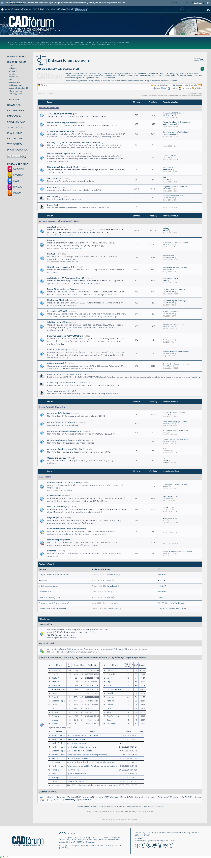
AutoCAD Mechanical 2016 (173, 196)
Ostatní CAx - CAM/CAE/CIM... (61, 422)
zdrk (165, 433)
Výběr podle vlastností (49, 586)
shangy (50, 797)
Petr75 (55, 674)
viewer (165, 338)
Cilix (108, 592)
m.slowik (100, 797)
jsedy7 (127, 797)
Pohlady (166, 229)
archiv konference (16, 85)
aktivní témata (14, 82)
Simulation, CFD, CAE (57, 311)
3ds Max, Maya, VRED (57, 322)
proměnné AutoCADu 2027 (104, 44)
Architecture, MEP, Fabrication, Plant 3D (65, 278)
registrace (13, 68)
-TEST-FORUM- (54, 178)
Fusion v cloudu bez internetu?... (175, 290)
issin (109, 685)
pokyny (11, 65)
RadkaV (55, 678)
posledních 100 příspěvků (18, 88)
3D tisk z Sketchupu (170, 168)
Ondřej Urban (168, 340)
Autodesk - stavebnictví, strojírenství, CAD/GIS (59, 221)
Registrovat (186, 88)
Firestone (166, 498)
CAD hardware (54, 495)
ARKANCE (139, 833)
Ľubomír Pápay (59, 701)
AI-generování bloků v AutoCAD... (175, 187)
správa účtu (13, 77)
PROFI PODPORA (16, 149)
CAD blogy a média (16, 94)
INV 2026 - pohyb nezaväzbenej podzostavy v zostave (92, 785)
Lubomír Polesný (115, 689)
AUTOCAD (18, 168)
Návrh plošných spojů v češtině (81, 747)
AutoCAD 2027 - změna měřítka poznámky (87, 754)
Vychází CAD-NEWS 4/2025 (174, 113)
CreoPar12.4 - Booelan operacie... (176, 364)
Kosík (165, 281)
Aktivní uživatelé (46, 643)
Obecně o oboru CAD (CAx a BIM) (63, 482)
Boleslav (55, 712)
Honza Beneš (112, 586)
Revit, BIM (51, 254)
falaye (62, 797)
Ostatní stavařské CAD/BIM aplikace (64, 431)
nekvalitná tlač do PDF (77, 758)
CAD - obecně (45, 477)
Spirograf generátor (40, 44)
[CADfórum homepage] (31, 23)
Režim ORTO (73, 770)
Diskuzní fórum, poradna (68, 60)
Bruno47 (166, 157)
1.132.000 (45, 42)
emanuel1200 (58, 689)
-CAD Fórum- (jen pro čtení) (60, 114)
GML (165, 459)
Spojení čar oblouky (76, 774)
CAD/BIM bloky (15, 110)
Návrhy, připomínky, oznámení (61, 122)
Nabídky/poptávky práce (58, 539)
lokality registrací (15, 91)
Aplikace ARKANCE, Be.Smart (61, 131)
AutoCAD (51, 227)
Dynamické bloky (66, 235)
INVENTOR (18, 174)
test (164, 178)
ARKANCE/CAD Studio (49, 108)
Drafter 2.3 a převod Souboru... (175, 413)
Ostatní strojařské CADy (58, 413)
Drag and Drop (169, 507)
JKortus (55, 724)
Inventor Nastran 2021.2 (172, 312)
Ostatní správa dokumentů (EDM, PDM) (65, 449)
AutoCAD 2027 (82, 42)
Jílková (165, 460)
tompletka (140, 797)
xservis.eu (87, 800)
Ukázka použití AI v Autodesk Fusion (83, 735)
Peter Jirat (111, 674)
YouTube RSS (168, 189)
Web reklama (82, 845)
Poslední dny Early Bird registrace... (176, 122)
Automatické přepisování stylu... (175, 301)
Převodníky (72, 44)
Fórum (44, 85)
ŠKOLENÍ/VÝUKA (16, 121)
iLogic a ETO (80, 248)
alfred (109, 712)
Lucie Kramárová (170, 124)
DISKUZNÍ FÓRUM (16, 62)
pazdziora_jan (71, 800)
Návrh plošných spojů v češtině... (175, 422)
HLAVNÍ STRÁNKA (16, 56)
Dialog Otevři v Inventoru (78, 739)
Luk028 (166, 415)
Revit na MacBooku (170, 496)
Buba (109, 720)
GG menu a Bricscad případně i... (176, 431)
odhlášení (12, 74)
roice (152, 797)
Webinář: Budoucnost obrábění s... (176, 352)
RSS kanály (52, 187)
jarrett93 (74, 637)
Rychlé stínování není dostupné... (175, 268)
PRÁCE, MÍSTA (14, 133)
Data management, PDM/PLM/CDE (64, 336)
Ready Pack (52, 205)
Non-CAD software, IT (57, 506)
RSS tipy (196, 59)
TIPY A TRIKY (14, 99)
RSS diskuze (195, 61)
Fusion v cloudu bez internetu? (53, 609)
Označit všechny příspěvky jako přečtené (93, 806)
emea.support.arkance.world (165, 81)
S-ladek (164, 797)
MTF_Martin (167, 366)
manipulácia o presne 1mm (173, 324)
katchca (197, 797)
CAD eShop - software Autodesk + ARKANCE (68, 382)
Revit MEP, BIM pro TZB (69, 262)
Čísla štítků (72, 777)
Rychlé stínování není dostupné (54, 603)
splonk (165, 231)
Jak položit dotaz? (195, 94)
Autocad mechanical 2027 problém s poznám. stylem (92, 766)
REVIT (15, 180)
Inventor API (45, 591)
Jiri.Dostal (166, 451)
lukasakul (114, 797)
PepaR (166, 486)
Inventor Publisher (67, 248)
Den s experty (53, 196)
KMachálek (167, 270)
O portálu (90, 842)
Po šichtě (51, 551)
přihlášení (13, 71)
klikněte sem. (81, 9)
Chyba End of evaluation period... (176, 242)
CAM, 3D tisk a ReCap (57, 349)
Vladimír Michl (168, 115)
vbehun (110, 701)
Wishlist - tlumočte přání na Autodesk (65, 153)
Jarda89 (74, 797)
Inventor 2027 (97, 42)
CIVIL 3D (17, 186)
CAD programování (56, 363)
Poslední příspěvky (47, 564)
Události (174, 88)
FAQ (158, 88)
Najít (165, 88)
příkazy (88, 44)
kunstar (55, 800)
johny (109, 670)
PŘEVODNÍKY (14, 116)
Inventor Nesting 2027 (49, 597)
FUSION (16, 192)
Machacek (111, 724)
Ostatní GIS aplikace (56, 458)
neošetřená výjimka (170, 279)
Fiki (186, 797)
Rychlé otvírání (168, 256)
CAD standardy (66, 490)
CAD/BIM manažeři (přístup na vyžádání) (66, 528)
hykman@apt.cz (169, 134)
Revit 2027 (112, 42)
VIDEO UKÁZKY (15, 127)
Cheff (54, 704)
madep (110, 597)
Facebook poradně (107, 78)
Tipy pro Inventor (169, 155)
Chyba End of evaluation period (54, 574)
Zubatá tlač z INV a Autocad (79, 751)
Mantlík (110, 693)
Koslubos (56, 670)
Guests (166, 180)
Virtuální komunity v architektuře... (176, 484)
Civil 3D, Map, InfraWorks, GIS (60, 267)
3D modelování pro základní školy (63, 167)
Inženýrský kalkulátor (23, 44)
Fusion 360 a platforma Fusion (61, 289)
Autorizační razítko (170, 518)
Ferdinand (167, 509)
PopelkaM (56, 685)
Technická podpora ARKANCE (61, 391)
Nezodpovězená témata (186, 85)
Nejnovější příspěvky (163, 85)
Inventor (51, 240)
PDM (164, 449)
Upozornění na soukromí (153, 806)
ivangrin (87, 797)
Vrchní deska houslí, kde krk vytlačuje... (177, 551)
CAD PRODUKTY (16, 138)
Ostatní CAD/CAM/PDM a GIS (52, 407)
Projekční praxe (54, 517)
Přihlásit (198, 88)
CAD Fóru (198, 76)
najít (10, 79)
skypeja (55, 770)
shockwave (167, 170)
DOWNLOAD (14, 105)
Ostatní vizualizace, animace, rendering (66, 440)
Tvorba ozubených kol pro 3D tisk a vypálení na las (90, 762)
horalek (55, 682)
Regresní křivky (56, 44)
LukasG (55, 693)
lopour (176, 797)
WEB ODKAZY (14, 144)
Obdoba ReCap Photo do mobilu (176, 440)
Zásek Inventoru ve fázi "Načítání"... (176, 132)
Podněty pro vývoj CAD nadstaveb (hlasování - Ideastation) (75, 142)
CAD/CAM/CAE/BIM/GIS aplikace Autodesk (68, 374)
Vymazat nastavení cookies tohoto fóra (126, 806)
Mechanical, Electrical (57, 300)
